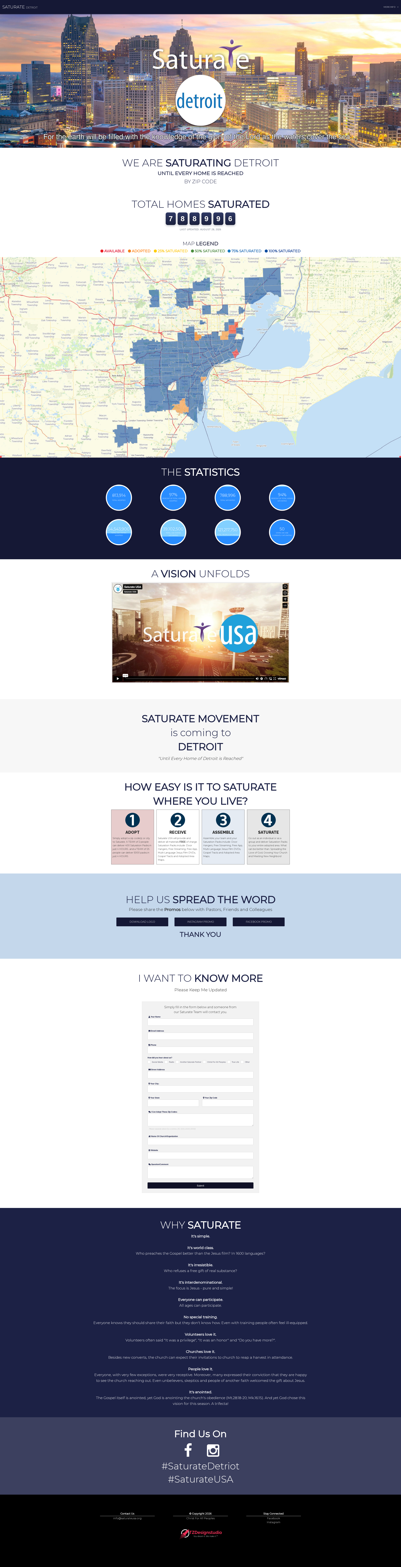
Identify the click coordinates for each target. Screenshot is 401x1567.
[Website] (188, 1454)
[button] (142, 922)
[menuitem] (391, 7)
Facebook (273, 1518)
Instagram (273, 1522)
